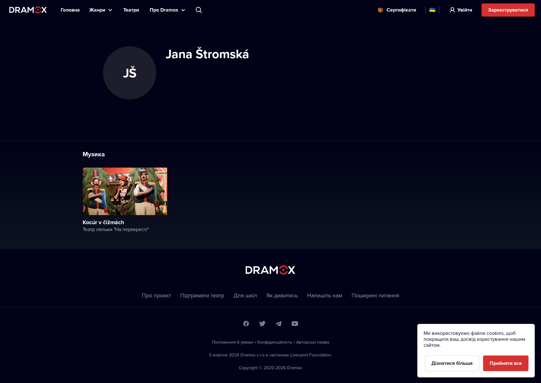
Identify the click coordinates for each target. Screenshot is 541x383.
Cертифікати (401, 9)
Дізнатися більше (452, 363)
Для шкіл (245, 295)
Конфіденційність (274, 342)
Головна (70, 9)
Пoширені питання (375, 295)
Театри (131, 9)
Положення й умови (232, 342)
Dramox (28, 9)
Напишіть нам (324, 295)
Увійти (464, 9)
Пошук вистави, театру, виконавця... (199, 10)
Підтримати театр (202, 295)
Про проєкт (156, 295)
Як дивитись (282, 295)
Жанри (97, 9)
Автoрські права (312, 342)
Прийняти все (506, 363)
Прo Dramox (164, 9)
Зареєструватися (508, 9)
